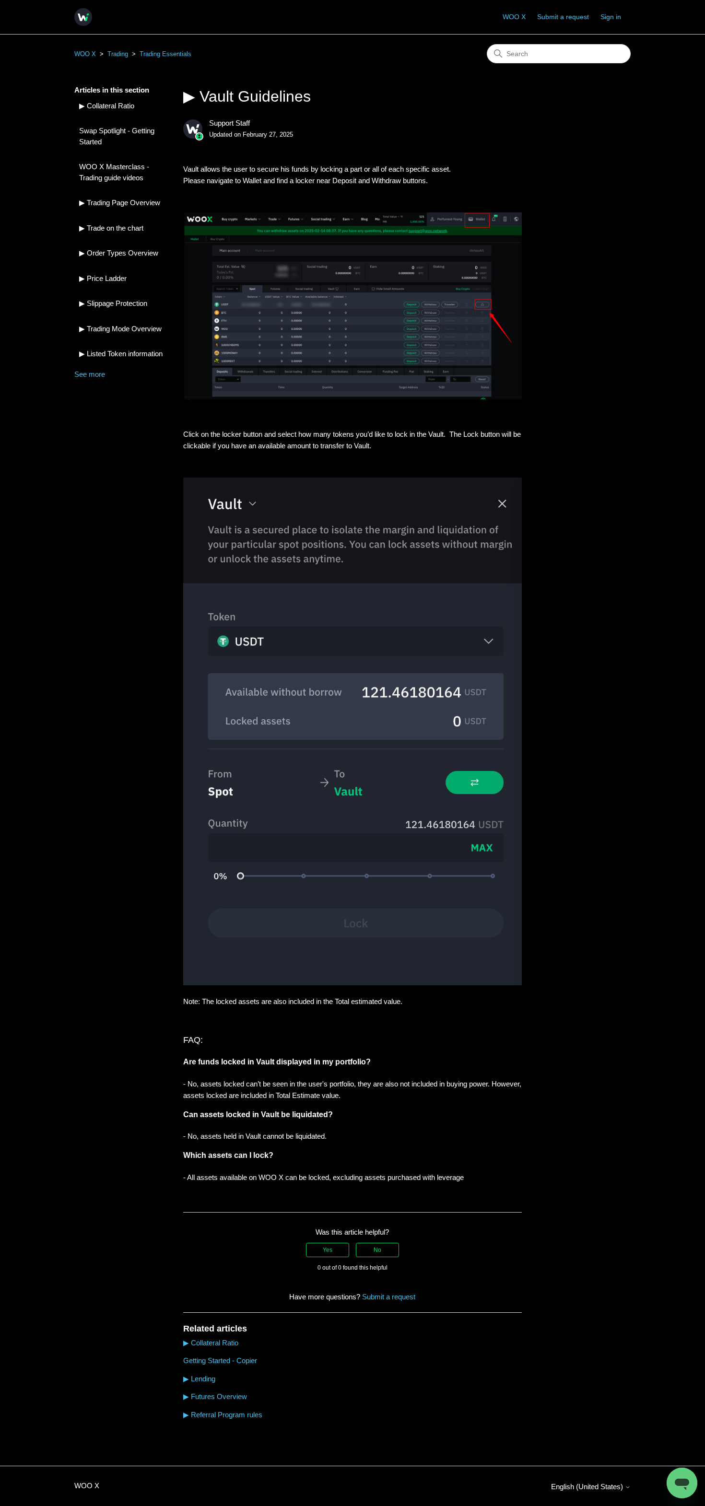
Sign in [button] (610, 17)
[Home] (83, 17)
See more (89, 374)
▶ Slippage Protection (113, 303)
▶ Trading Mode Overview (120, 329)
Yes (327, 1250)
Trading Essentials (165, 54)
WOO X (514, 17)
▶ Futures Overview (215, 1396)
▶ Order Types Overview (118, 253)
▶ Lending (199, 1379)
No (377, 1250)
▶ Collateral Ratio (106, 106)
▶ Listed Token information (121, 354)
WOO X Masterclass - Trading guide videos (114, 172)
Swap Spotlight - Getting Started (116, 136)
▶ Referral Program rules (222, 1415)
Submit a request (563, 17)
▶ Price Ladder (103, 278)
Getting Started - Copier (220, 1360)
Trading (117, 54)
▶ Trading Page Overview (119, 202)
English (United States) (588, 1487)
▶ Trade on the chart (111, 228)
